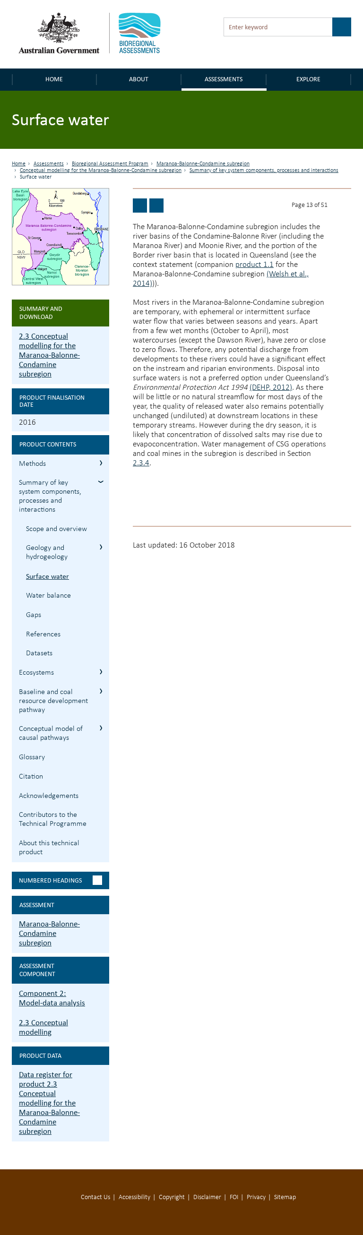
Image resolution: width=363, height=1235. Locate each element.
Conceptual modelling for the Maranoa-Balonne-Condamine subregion (101, 170)
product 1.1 (254, 265)
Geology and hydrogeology (47, 552)
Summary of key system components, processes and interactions (264, 170)
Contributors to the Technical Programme (52, 819)
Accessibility (134, 1197)
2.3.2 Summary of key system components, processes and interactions (101, 481)
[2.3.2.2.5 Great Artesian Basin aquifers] (140, 205)
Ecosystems (36, 673)
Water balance (48, 596)
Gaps (33, 615)
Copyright (172, 1197)
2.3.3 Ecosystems (101, 671)
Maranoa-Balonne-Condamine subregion (203, 164)
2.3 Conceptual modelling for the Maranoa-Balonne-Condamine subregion (49, 355)
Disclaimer (207, 1197)
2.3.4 (141, 463)
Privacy (256, 1197)
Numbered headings (50, 880)
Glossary (32, 757)
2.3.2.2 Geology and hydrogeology (101, 547)
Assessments (223, 79)
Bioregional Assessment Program (110, 164)
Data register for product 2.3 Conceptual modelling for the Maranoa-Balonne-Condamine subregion (49, 1103)
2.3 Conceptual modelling (43, 1027)
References (43, 634)
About (138, 79)
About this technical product (49, 848)
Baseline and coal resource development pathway (53, 701)
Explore (308, 79)
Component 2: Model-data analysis (52, 998)
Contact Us (95, 1197)
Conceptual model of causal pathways (51, 733)
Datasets (39, 653)
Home (54, 79)
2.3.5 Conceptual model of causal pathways (101, 728)
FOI (234, 1197)
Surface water (47, 576)
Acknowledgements (48, 796)
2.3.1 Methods (101, 463)
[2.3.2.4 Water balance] (156, 205)
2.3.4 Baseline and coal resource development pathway (101, 691)
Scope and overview (56, 529)
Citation (31, 776)
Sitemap (285, 1197)
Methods (32, 464)
